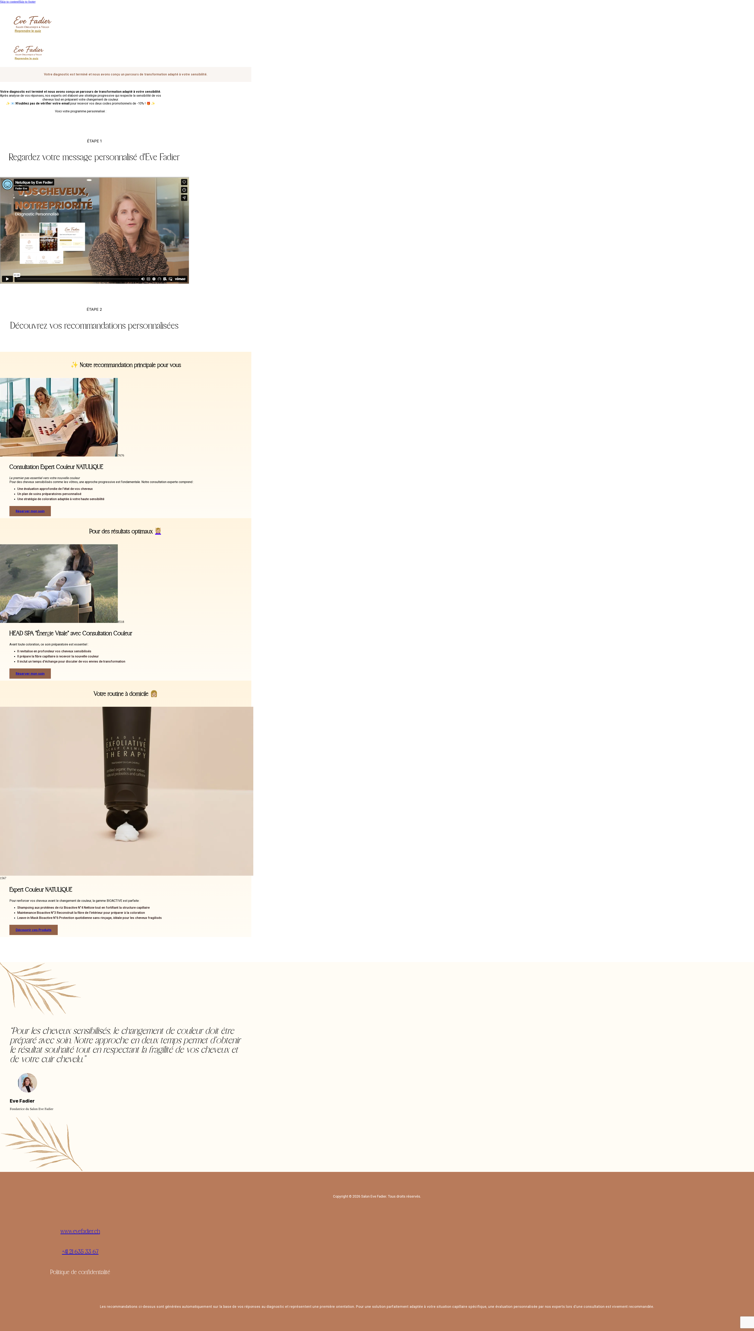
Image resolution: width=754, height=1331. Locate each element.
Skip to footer (27, 1)
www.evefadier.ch (80, 1231)
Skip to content (9, 1)
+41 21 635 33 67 (80, 1251)
